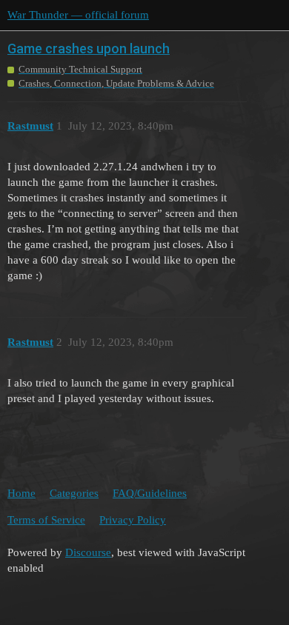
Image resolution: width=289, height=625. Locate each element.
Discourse (88, 552)
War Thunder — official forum (78, 15)
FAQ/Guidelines (150, 493)
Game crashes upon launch (88, 48)
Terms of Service (46, 520)
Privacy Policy (132, 520)
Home (21, 493)
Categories (74, 493)
